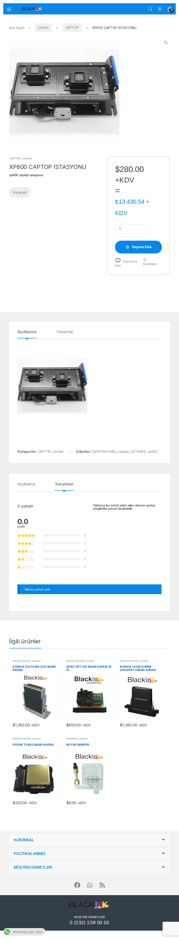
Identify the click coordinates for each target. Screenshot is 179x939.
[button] (166, 42)
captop (123, 451)
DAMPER (71, 738)
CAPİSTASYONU (103, 451)
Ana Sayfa (16, 27)
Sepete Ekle (142, 247)
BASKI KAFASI (22, 661)
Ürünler (43, 27)
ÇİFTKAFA (138, 451)
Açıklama (27, 332)
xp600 (153, 451)
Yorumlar (64, 332)
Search (150, 8)
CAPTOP (72, 27)
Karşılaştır (150, 264)
